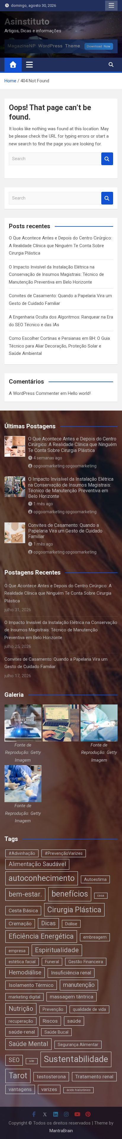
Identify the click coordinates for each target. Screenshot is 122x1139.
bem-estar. (25, 894)
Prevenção (53, 1009)
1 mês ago (43, 503)
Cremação (20, 923)
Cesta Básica (23, 910)
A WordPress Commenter (34, 393)
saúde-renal (22, 1032)
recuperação (21, 1021)
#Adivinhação (22, 853)
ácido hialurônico (78, 1090)
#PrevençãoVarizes (64, 853)
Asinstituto (26, 21)
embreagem (95, 937)
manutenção (79, 985)
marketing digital (24, 997)
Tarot (18, 1075)
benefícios (70, 894)
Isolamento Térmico (31, 985)
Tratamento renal (94, 1077)
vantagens (20, 1089)
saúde (74, 1021)
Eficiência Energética (41, 936)
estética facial (22, 961)
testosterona (51, 1077)
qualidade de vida (89, 1009)
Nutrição (21, 1008)
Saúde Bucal (56, 1032)
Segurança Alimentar (78, 1044)
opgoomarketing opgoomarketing (65, 466)
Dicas (48, 923)
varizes (49, 1089)
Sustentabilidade (76, 1059)
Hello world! (79, 393)
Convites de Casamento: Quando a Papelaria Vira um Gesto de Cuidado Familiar (65, 530)
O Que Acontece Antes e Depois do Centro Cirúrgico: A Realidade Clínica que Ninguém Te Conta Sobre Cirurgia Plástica (60, 245)
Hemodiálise (25, 972)
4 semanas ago (47, 458)
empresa (17, 950)
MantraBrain (61, 1130)
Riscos (50, 1021)
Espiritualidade (57, 950)
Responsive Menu (111, 6)
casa (100, 895)
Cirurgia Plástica (74, 909)
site (31, 1061)
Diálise (71, 923)
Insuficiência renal (71, 973)
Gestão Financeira (85, 961)
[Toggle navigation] (29, 64)
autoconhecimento (42, 878)
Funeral (52, 961)
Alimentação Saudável (37, 864)
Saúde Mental (28, 1044)
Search (107, 158)
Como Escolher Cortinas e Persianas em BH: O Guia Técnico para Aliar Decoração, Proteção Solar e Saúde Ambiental (59, 346)
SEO (14, 1060)
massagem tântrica (71, 997)
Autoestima (95, 879)
